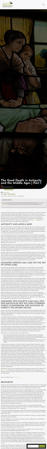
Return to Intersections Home (9, 189)
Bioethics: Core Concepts (11, 194)
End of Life (5, 194)
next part (5, 370)
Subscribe (42, 446)
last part (35, 220)
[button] (43, 5)
